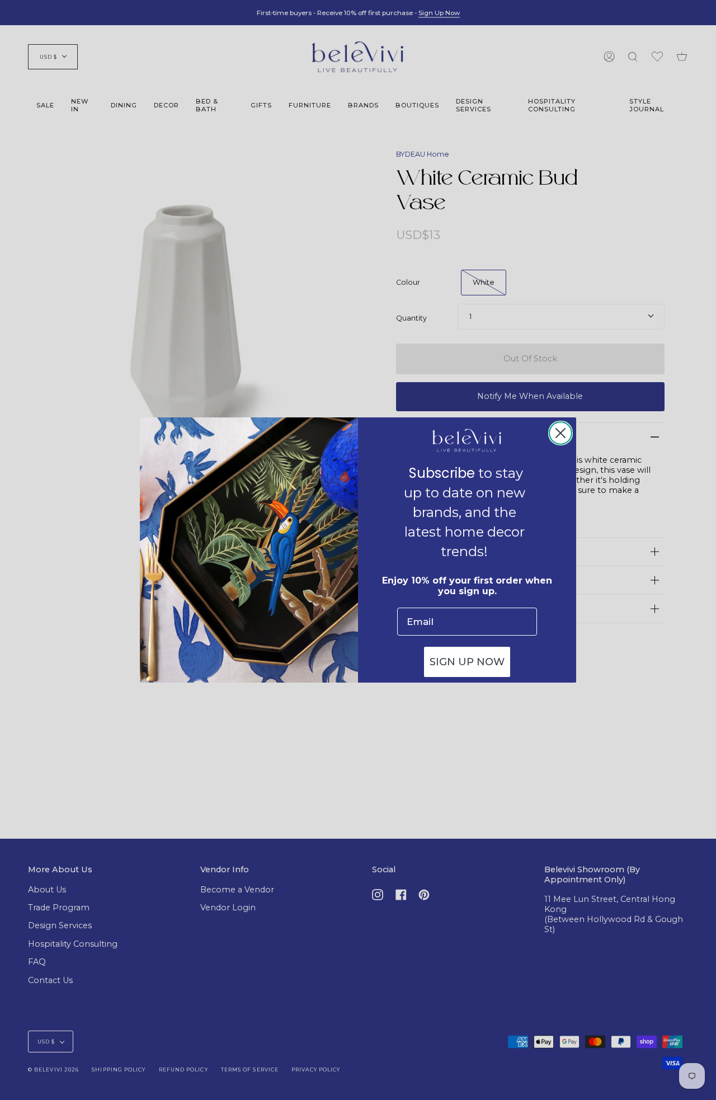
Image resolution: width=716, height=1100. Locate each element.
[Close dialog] (560, 433)
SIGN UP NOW (467, 662)
